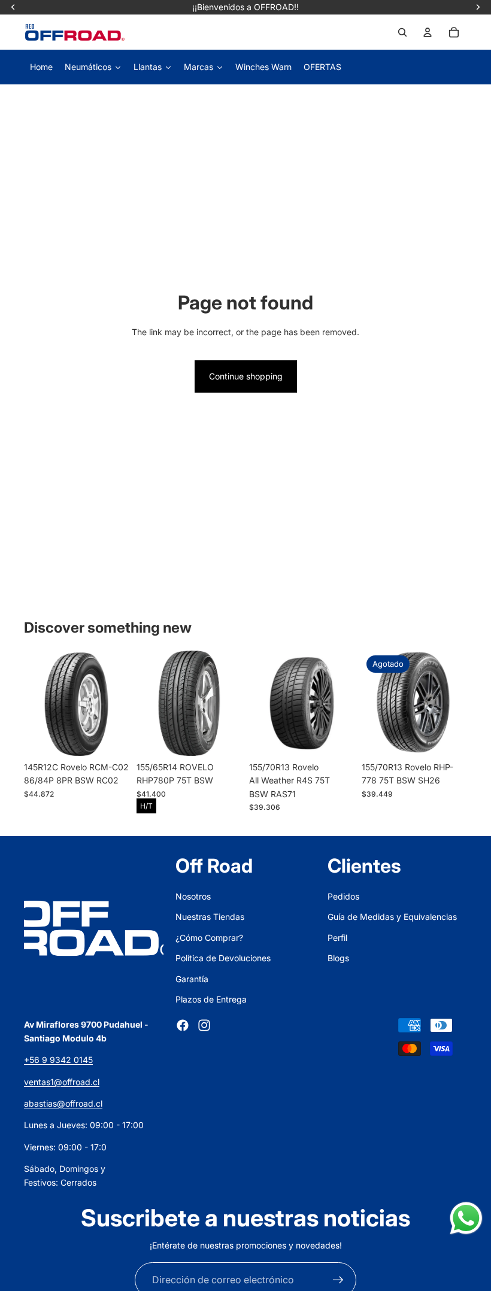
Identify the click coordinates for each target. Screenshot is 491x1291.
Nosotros (193, 896)
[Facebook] (182, 1025)
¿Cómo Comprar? (209, 937)
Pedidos (343, 896)
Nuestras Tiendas (209, 917)
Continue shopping (246, 376)
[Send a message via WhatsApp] (466, 1218)
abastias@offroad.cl (63, 1103)
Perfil (337, 937)
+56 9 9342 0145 (58, 1060)
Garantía (191, 979)
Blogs (338, 958)
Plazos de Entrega (211, 999)
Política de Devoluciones (223, 958)
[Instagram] (204, 1025)
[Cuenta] (427, 32)
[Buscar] (402, 32)
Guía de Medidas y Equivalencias (392, 917)
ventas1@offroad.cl (61, 1082)
